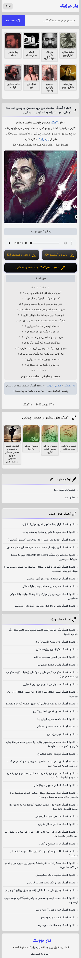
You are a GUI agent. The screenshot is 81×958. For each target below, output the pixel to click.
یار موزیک (44, 139)
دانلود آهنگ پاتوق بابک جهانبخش (55, 875)
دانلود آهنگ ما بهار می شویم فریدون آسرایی (49, 684)
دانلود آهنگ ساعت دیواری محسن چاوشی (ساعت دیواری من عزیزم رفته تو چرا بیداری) (38, 110)
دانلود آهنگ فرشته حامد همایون (56, 754)
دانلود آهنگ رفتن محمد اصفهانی (56, 665)
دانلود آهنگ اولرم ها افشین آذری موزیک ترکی (48, 524)
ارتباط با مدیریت (40, 954)
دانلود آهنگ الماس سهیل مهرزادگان (54, 785)
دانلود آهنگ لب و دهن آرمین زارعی (55, 910)
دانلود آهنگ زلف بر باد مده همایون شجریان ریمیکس (44, 606)
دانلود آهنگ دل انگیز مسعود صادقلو (54, 657)
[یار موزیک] (69, 6)
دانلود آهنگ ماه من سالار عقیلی (56, 824)
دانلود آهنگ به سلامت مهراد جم (56, 925)
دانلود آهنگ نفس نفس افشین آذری (54, 711)
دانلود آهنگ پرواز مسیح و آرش (57, 844)
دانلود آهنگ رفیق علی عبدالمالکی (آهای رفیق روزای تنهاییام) (40, 890)
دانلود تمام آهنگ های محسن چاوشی (37, 268)
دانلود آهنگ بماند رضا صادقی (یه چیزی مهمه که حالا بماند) (40, 704)
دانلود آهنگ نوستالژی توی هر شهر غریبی (51, 579)
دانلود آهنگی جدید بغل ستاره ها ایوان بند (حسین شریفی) (41, 540)
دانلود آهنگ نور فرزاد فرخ (60, 734)
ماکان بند (69, 498)
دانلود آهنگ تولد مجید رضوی (58, 917)
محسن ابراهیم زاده (64, 490)
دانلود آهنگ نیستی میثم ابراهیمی (55, 816)
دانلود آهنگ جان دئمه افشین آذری (55, 642)
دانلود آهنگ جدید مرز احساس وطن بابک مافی (48, 586)
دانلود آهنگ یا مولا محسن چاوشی (55, 727)
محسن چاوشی (53, 386)
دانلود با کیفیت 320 (55, 255)
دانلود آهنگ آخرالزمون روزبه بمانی (55, 649)
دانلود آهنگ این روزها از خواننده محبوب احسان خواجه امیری (40, 547)
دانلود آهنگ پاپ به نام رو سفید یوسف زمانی (48, 532)
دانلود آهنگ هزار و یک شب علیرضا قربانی (51, 883)
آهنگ (8, 6)
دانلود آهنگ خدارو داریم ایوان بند (56, 719)
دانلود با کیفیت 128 (18, 255)
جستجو (10, 21)
